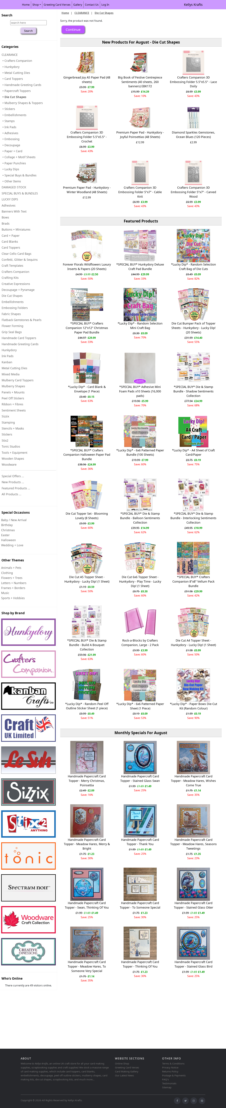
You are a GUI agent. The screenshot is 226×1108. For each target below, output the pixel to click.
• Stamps (8, 121)
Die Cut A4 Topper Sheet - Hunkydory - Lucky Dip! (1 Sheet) (193, 642)
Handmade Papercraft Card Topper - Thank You (140, 842)
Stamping (8, 422)
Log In (105, 4)
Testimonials (169, 1083)
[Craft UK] (28, 728)
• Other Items (11, 181)
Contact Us (92, 4)
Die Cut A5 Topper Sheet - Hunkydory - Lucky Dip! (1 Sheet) (86, 579)
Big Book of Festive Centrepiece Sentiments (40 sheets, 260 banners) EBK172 (140, 81)
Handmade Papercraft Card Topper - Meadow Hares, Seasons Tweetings (193, 844)
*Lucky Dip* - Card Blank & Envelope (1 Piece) (87, 389)
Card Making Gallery (126, 1071)
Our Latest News (124, 1075)
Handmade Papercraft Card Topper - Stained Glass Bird (193, 964)
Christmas (8, 530)
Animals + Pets (11, 568)
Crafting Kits (10, 278)
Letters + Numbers (13, 583)
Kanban (7, 362)
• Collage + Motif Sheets (18, 157)
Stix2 (5, 440)
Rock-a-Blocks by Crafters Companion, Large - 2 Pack (140, 642)
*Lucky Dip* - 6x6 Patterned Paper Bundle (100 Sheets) (140, 452)
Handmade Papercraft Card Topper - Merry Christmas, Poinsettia (87, 780)
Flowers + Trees (11, 578)
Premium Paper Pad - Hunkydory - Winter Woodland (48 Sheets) (87, 190)
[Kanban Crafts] (28, 696)
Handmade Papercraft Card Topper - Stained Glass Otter (193, 905)
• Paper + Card (12, 151)
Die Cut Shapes (12, 296)
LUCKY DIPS (10, 199)
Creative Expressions (16, 284)
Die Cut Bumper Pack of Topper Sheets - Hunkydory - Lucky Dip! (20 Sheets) (193, 327)
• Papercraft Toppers (16, 91)
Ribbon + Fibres (12, 404)
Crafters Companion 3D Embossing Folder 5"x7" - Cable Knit (140, 192)
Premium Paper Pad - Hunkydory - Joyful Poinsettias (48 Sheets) (140, 134)
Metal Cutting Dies (14, 368)
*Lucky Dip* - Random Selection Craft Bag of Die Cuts (193, 266)
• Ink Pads (9, 127)
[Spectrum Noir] (28, 888)
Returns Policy (170, 1071)
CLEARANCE (81, 13)
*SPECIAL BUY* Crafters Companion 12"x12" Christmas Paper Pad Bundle (87, 327)
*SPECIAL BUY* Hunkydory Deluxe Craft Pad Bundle (140, 266)
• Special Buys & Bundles (19, 175)
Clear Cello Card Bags (16, 254)
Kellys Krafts (193, 4)
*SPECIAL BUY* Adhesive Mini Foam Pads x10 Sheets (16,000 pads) (140, 391)
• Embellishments (14, 115)
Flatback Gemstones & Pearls (21, 320)
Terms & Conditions (173, 1063)
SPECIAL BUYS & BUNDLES (20, 193)
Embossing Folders (15, 308)
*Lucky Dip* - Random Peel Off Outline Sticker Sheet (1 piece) (86, 706)
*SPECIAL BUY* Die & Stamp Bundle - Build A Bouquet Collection (87, 644)
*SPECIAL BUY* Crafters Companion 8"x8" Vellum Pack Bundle (193, 581)
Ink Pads (7, 356)
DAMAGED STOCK (14, 187)
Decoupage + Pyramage (18, 290)
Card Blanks (10, 241)
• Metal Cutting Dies (16, 73)
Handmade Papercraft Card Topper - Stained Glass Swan (140, 778)
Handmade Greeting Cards (20, 344)
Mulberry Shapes (13, 386)
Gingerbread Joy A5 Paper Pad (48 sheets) (86, 79)
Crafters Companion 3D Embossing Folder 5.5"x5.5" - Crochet (87, 136)
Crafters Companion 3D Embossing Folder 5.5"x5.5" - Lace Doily (193, 81)
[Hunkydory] (28, 632)
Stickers (7, 434)
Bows (5, 217)
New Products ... (13, 482)
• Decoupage (11, 145)
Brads (5, 223)
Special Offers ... (13, 476)
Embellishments (12, 302)
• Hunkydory (11, 67)
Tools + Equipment (14, 453)
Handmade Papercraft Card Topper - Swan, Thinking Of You (87, 905)
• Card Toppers (12, 79)
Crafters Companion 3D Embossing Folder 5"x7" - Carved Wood (193, 192)
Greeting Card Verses (57, 4)
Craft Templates (12, 266)
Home (26, 4)
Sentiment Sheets (14, 410)
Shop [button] (35, 4)
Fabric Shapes (11, 314)
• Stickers (8, 109)
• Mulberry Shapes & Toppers (22, 103)
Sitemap (166, 1087)
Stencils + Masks (13, 428)
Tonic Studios (11, 446)
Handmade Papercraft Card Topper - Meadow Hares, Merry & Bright (87, 844)
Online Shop (122, 1063)
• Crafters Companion (17, 61)
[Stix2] (28, 792)
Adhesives (8, 205)
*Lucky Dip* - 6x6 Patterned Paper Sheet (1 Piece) (140, 706)
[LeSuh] (28, 760)
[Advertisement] (99, 1021)
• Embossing (11, 139)
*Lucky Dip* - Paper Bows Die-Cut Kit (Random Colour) (193, 706)
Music (5, 593)
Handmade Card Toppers (19, 338)
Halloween (8, 540)
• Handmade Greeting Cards (21, 85)
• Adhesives (10, 133)
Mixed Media (11, 374)
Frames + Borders (13, 588)
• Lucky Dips (10, 169)
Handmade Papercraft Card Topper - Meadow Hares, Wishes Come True (193, 780)
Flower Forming (12, 326)
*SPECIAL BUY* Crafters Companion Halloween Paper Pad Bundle (86, 454)
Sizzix (5, 416)
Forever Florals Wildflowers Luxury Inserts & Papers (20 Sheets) (87, 266)
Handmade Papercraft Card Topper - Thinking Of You (140, 964)
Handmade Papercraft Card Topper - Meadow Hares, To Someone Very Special (87, 966)
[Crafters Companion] (28, 664)
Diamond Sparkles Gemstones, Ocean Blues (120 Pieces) (193, 134)
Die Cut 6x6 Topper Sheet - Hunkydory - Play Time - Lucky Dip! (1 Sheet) (140, 581)
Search (6, 15)
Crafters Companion (15, 272)
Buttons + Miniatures (16, 229)
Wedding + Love (12, 545)
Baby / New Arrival (14, 520)
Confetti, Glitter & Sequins (20, 260)
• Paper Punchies (14, 163)
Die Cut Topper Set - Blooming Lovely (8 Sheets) (87, 516)
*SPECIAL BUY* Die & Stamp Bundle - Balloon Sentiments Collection (140, 518)
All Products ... (11, 494)
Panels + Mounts (13, 392)
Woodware (9, 464)
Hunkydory (9, 350)
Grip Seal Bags (12, 332)
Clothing (7, 573)
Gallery (77, 4)
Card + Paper (11, 236)
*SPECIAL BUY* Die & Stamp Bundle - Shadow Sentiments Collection (193, 391)
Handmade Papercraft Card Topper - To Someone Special (140, 905)
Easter (5, 535)
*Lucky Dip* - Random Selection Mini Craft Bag (140, 325)
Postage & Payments (174, 1075)
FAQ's (165, 1079)
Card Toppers (11, 247)
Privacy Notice (170, 1067)
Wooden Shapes (13, 458)
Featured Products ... (16, 488)
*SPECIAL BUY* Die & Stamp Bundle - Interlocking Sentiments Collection (193, 518)
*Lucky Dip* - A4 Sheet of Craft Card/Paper (193, 452)
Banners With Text (14, 211)
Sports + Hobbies (13, 598)
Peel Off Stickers (13, 398)
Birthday (7, 525)
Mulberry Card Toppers (17, 380)
